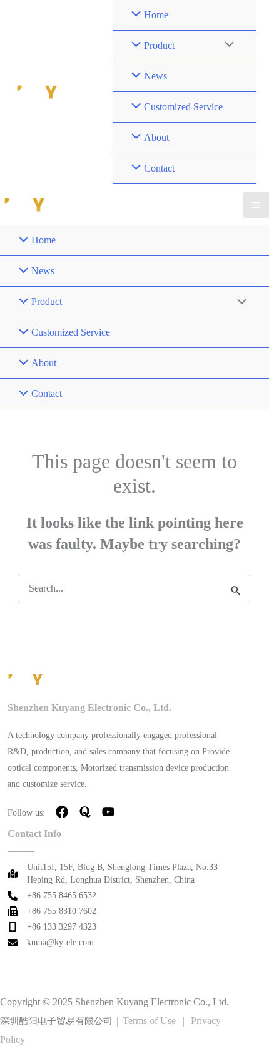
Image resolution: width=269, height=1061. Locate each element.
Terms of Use (149, 1020)
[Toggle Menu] (226, 45)
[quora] (85, 811)
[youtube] (108, 811)
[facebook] (62, 811)
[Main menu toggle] (256, 205)
